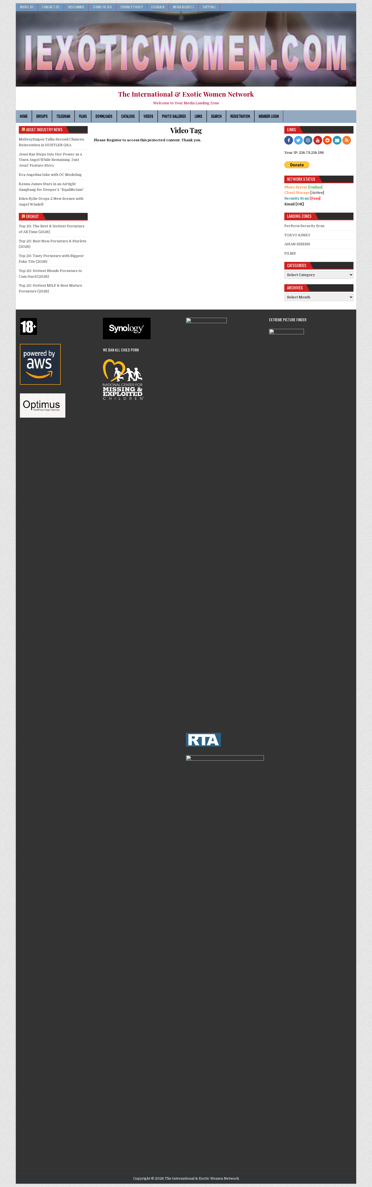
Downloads (104, 116)
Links (198, 116)
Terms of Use (102, 7)
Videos (148, 116)
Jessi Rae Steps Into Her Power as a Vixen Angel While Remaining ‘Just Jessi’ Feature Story (50, 160)
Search (216, 116)
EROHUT (32, 216)
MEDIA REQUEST (183, 7)
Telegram (63, 116)
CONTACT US (51, 7)
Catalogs (128, 116)
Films (83, 116)
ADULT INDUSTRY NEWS (44, 129)
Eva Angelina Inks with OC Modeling (50, 175)
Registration (240, 116)
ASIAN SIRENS (297, 244)
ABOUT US (27, 7)
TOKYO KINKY (297, 235)
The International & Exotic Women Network (186, 94)
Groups (42, 116)
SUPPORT (209, 7)
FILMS (290, 253)
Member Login (269, 116)
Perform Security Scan (304, 226)
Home (24, 116)
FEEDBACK (157, 7)
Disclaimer (76, 7)
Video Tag (186, 130)
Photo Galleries (174, 116)
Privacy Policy (132, 7)
